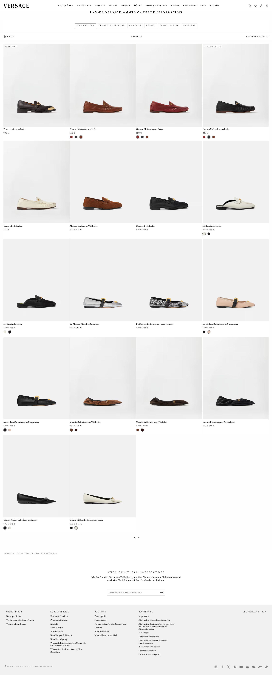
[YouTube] (241, 667)
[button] (267, 5)
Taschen (100, 5)
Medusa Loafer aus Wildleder (83, 226)
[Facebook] (222, 667)
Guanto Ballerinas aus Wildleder (85, 422)
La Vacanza (84, 5)
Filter (10, 36)
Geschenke (190, 5)
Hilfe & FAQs (56, 627)
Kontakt (54, 624)
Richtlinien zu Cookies (149, 646)
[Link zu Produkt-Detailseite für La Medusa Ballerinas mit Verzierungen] (169, 280)
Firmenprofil (100, 616)
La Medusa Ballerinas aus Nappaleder (220, 324)
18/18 (136, 538)
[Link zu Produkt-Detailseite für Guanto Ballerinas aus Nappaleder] (236, 378)
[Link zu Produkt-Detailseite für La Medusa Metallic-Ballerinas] (103, 280)
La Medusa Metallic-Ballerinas (84, 324)
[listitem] (85, 25)
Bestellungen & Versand (61, 635)
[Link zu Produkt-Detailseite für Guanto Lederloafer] (36, 182)
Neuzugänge (65, 5)
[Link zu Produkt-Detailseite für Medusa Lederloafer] (169, 182)
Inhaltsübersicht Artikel (105, 635)
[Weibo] (260, 667)
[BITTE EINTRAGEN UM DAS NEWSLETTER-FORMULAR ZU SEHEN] (162, 592)
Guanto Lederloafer (12, 226)
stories (214, 5)
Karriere (98, 627)
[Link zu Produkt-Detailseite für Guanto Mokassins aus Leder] (103, 85)
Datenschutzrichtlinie (149, 636)
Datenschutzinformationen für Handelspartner (153, 641)
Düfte (138, 5)
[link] (9, 553)
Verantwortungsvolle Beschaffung (110, 624)
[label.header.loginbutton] (261, 5)
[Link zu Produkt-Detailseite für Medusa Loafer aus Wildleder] (103, 182)
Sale (203, 5)
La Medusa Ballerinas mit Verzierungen (154, 324)
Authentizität (56, 631)
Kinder (175, 5)
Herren (125, 5)
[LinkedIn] (247, 667)
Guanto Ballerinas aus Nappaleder (219, 422)
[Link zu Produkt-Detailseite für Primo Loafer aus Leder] (36, 85)
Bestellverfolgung (58, 639)
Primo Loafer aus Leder (14, 129)
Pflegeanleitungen (59, 620)
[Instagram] (216, 667)
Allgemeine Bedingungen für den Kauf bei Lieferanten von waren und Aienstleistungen (156, 626)
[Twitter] (228, 667)
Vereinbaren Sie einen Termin (20, 620)
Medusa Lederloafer (145, 226)
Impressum (144, 616)
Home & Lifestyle (156, 5)
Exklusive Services (59, 616)
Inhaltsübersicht (102, 631)
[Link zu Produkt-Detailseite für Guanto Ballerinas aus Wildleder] (103, 378)
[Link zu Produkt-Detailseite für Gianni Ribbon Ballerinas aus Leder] (36, 476)
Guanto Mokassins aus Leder (83, 129)
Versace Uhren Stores (16, 624)
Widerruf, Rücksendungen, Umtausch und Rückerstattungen (68, 644)
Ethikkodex (144, 632)
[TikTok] (266, 667)
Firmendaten (100, 620)
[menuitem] (65, 5)
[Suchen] (250, 5)
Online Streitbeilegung (149, 654)
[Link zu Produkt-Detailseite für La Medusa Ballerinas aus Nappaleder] (236, 280)
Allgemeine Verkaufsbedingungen (154, 620)
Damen (113, 5)
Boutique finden (14, 616)
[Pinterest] (235, 667)
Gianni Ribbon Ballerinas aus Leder (20, 520)
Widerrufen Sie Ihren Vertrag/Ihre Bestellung (66, 650)
